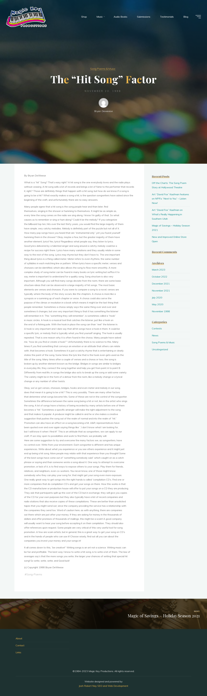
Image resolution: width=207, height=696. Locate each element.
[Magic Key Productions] (26, 16)
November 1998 (161, 311)
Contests (157, 328)
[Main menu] (198, 16)
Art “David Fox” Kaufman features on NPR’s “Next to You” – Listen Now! (170, 199)
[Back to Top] (195, 684)
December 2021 (161, 283)
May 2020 (157, 304)
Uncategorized (160, 349)
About (19, 638)
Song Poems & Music (102, 68)
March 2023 (158, 269)
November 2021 (161, 290)
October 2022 (159, 276)
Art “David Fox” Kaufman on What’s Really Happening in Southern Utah (167, 214)
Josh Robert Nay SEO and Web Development (103, 685)
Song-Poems (34, 574)
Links (18, 652)
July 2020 (157, 297)
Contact (20, 645)
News (155, 335)
